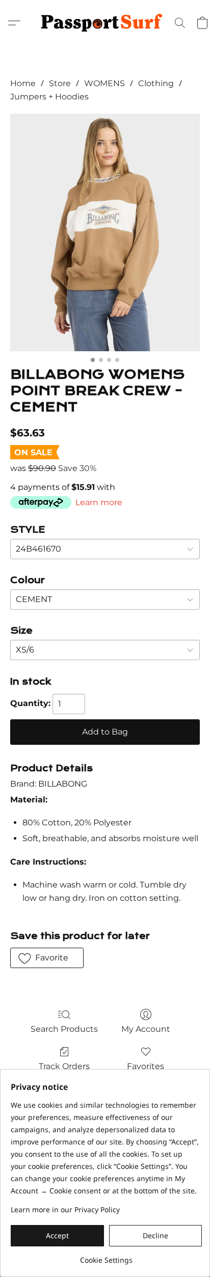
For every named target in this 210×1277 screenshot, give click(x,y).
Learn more (98, 502)
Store (60, 83)
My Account (145, 1029)
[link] (106, 1256)
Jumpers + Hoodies (49, 96)
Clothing (156, 83)
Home (23, 83)
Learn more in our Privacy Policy (65, 1209)
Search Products (64, 1029)
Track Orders (64, 1066)
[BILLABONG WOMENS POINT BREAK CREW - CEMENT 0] (105, 232)
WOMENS (104, 83)
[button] (105, 23)
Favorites (145, 1066)
